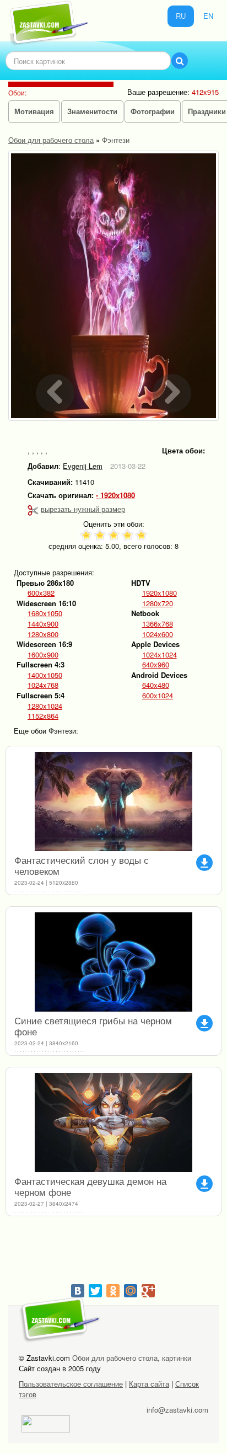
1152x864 (43, 716)
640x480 (155, 685)
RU (181, 15)
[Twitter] (95, 1290)
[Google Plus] (148, 1290)
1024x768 (43, 685)
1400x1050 (45, 675)
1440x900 (43, 624)
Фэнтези (115, 140)
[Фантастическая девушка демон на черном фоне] (113, 1122)
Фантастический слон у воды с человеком (81, 865)
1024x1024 (159, 655)
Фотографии (153, 111)
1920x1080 (159, 593)
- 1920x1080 (115, 495)
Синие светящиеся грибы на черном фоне (93, 1025)
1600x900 (43, 655)
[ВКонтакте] (77, 1290)
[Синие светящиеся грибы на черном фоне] (113, 962)
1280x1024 (45, 706)
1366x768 (157, 624)
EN (208, 15)
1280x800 (43, 634)
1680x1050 (45, 613)
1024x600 (157, 634)
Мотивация (34, 111)
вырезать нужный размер (83, 509)
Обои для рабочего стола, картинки (131, 1358)
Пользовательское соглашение (71, 1383)
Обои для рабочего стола (51, 140)
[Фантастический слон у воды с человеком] (113, 801)
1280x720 (157, 603)
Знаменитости (92, 111)
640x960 (155, 665)
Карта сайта (149, 1383)
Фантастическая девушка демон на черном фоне (90, 1186)
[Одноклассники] (113, 1290)
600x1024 (157, 696)
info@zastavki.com (177, 1409)
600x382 (41, 593)
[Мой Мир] (130, 1290)
